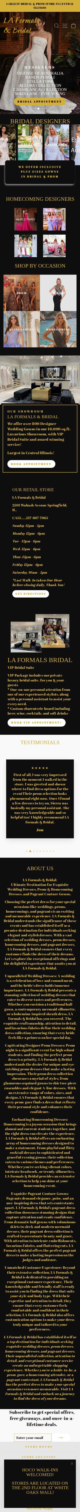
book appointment (31, 464)
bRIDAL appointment (39, 101)
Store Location (39, 1457)
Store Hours (39, 1446)
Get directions (30, 593)
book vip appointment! (36, 722)
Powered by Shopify (40, 1508)
